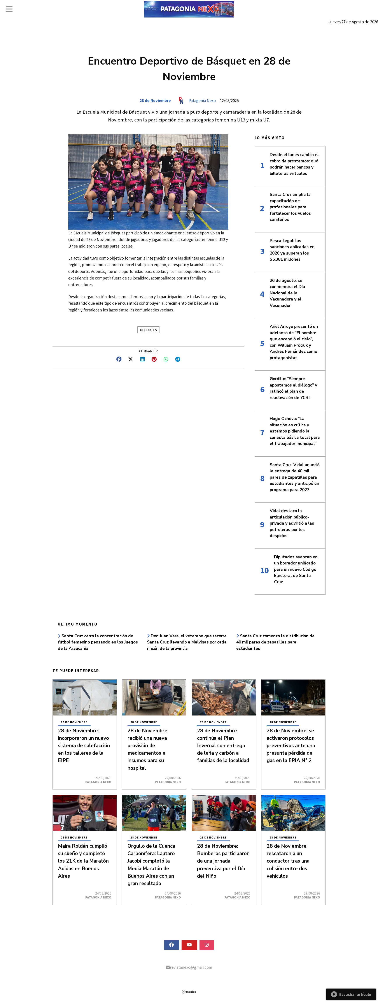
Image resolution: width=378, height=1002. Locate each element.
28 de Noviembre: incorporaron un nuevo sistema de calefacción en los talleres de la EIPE (84, 745)
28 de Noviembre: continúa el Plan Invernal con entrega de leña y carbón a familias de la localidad (223, 745)
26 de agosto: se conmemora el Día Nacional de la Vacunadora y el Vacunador (287, 293)
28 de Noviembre (155, 100)
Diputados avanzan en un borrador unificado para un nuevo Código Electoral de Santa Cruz (296, 569)
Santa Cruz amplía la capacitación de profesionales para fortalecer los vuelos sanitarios (290, 207)
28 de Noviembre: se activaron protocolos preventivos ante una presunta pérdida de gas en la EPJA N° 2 (291, 745)
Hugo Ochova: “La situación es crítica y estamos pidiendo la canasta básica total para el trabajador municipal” (295, 431)
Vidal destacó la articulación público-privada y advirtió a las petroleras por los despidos (292, 523)
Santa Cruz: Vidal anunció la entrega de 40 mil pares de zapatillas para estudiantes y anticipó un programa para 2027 (295, 477)
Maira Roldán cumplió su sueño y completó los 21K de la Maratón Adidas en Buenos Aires (83, 861)
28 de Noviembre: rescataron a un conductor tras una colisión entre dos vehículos (288, 861)
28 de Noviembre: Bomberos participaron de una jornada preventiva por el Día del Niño (223, 861)
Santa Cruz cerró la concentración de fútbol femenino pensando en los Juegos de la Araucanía (98, 642)
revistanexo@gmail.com (191, 967)
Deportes (148, 330)
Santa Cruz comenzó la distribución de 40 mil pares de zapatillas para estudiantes (275, 642)
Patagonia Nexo (202, 100)
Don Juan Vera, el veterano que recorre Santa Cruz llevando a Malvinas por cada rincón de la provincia (187, 642)
